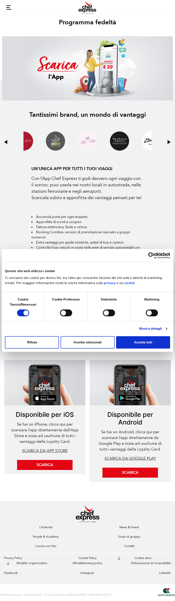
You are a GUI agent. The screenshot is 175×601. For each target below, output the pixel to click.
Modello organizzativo (32, 563)
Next (162, 139)
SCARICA (44, 465)
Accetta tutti (143, 342)
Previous (12, 139)
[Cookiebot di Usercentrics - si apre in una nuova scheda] (151, 255)
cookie (130, 283)
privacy (110, 283)
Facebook (11, 573)
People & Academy (46, 537)
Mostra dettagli (150, 328)
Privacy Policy (13, 558)
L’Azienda (45, 527)
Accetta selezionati (87, 342)
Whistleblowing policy (87, 563)
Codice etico (143, 558)
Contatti (129, 546)
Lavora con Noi (45, 546)
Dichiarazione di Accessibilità (151, 563)
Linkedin (165, 573)
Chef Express (87, 7)
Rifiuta (32, 342)
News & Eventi (129, 527)
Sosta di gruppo (129, 537)
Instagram (87, 573)
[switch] (66, 312)
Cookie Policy (87, 558)
